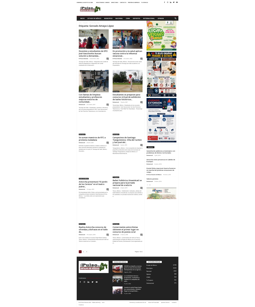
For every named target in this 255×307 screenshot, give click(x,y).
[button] (175, 18)
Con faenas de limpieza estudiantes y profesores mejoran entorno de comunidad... (90, 98)
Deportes (136, 18)
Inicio (82, 18)
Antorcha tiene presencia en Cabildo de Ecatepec (161, 160)
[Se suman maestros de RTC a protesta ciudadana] (94, 125)
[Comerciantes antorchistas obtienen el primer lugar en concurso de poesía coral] (128, 213)
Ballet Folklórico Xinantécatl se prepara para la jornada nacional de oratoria (127, 182)
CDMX (128, 18)
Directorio (114, 2)
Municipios (108, 18)
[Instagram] (167, 2)
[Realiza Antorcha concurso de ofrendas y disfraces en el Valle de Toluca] (94, 213)
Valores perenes (152, 179)
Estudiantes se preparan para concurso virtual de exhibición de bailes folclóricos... (127, 97)
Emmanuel (82, 104)
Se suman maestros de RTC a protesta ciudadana (92, 138)
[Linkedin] (171, 2)
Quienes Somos (165, 302)
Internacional (149, 18)
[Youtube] (177, 2)
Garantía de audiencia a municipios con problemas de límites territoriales (161, 152)
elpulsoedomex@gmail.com (95, 278)
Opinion (161, 18)
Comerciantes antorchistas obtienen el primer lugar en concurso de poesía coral (126, 229)
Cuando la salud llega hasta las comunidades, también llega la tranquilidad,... (133, 289)
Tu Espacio (144, 2)
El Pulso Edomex (83, 58)
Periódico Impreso (134, 2)
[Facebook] (164, 2)
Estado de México (94, 18)
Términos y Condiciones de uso (137, 302)
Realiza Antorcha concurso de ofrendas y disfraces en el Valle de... (93, 229)
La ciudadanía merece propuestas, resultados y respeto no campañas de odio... (132, 278)
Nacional (119, 18)
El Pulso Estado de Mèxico (154, 174)
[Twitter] (174, 2)
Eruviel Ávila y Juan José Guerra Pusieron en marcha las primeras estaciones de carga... (161, 170)
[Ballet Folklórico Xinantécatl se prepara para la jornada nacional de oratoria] (128, 168)
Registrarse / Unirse (102, 2)
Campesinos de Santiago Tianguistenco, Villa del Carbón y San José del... (127, 140)
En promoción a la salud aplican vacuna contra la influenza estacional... (127, 53)
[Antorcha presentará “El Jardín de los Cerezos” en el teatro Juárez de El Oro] (94, 168)
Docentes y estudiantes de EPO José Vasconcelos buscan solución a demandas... (93, 53)
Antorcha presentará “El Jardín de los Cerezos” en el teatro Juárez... (93, 184)
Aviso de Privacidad (153, 302)
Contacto (123, 2)
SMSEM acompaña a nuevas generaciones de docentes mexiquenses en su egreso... (133, 268)
